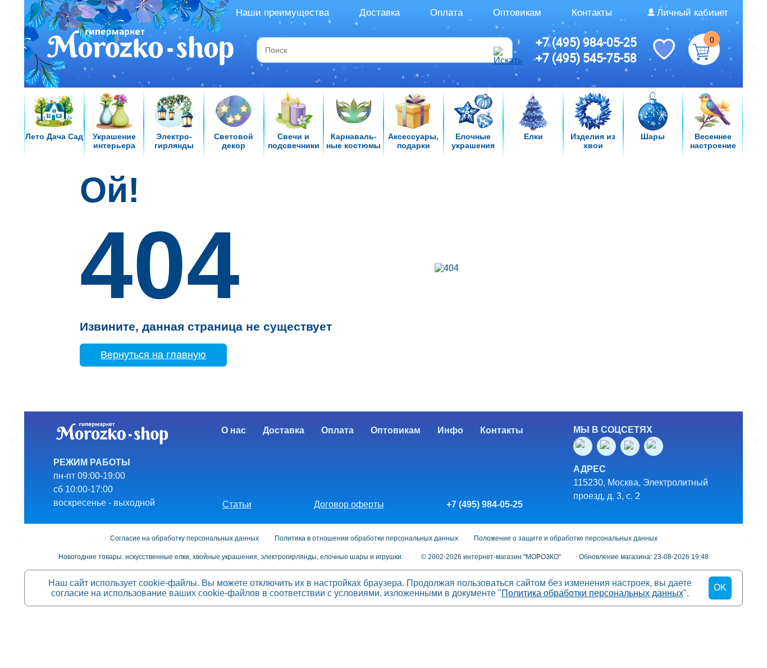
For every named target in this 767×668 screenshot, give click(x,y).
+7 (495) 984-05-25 (586, 42)
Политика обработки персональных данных (592, 593)
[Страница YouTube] (608, 446)
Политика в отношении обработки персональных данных (366, 538)
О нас (233, 430)
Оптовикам (517, 12)
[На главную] (141, 48)
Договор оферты (349, 504)
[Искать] (501, 50)
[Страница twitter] (632, 446)
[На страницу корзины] (704, 49)
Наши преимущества (282, 12)
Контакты (592, 12)
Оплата (446, 12)
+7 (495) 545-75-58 (586, 58)
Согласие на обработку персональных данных (184, 538)
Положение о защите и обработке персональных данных (566, 538)
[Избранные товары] (663, 48)
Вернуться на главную (153, 354)
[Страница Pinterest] (656, 446)
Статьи (237, 504)
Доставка (379, 12)
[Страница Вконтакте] (585, 446)
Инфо (450, 430)
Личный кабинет (692, 12)
